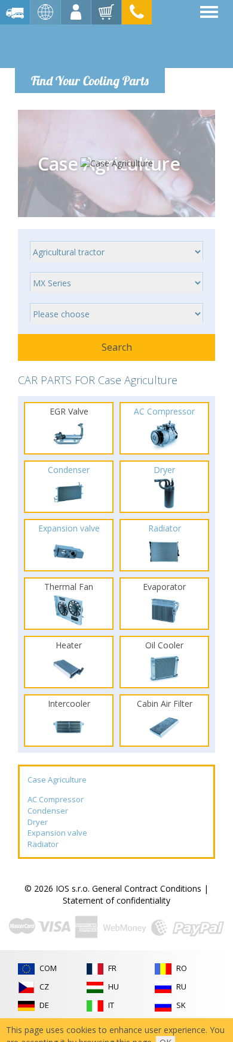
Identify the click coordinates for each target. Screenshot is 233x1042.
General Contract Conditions (146, 888)
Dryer (37, 822)
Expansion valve (57, 832)
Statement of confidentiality (116, 900)
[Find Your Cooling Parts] (89, 45)
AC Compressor (55, 799)
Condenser (47, 810)
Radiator (43, 844)
